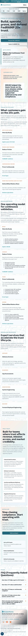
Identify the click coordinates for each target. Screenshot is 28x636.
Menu (24, 5)
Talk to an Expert (14, 533)
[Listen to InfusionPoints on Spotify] (10, 622)
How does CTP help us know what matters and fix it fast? (11, 595)
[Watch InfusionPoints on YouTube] (7, 622)
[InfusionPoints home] (6, 5)
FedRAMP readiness (7, 159)
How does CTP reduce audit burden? (12, 584)
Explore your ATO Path (8, 142)
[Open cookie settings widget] (2, 633)
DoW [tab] (14, 11)
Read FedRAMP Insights (14, 536)
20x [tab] (3, 11)
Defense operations (7, 192)
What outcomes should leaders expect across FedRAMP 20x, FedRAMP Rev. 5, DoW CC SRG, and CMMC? (12, 602)
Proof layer (5, 175)
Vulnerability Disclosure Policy (13, 628)
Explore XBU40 (6, 246)
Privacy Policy (4, 628)
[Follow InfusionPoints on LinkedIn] (3, 622)
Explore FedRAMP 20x (14, 44)
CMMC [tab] (19, 11)
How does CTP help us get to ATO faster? (13, 580)
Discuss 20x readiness (14, 40)
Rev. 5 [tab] (9, 11)
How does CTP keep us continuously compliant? (12, 590)
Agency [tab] (24, 11)
